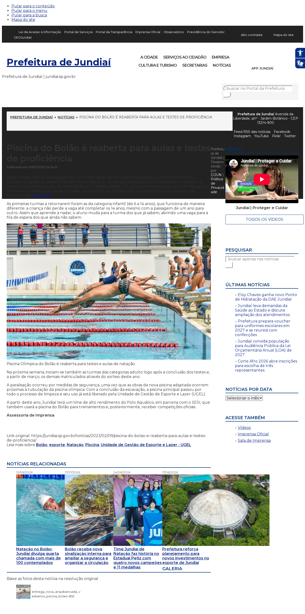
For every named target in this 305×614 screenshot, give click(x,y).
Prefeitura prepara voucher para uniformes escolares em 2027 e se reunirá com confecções (262, 328)
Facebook (247, 56)
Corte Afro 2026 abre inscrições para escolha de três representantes (266, 365)
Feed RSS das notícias (252, 132)
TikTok (263, 56)
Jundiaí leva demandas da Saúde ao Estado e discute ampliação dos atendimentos (262, 310)
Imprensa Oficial (147, 32)
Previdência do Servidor (206, 32)
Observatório (173, 32)
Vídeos (244, 427)
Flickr (287, 56)
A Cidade (149, 57)
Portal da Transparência (114, 32)
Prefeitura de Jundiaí (59, 62)
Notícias (222, 65)
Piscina (92, 445)
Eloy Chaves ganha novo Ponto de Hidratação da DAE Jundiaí (266, 297)
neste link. (41, 195)
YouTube (271, 56)
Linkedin (279, 56)
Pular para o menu (29, 10)
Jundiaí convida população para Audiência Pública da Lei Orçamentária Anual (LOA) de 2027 (263, 348)
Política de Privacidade (217, 185)
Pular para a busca (29, 15)
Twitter (290, 136)
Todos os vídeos (264, 219)
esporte (57, 445)
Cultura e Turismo (157, 65)
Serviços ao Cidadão (184, 57)
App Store (278, 68)
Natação (75, 445)
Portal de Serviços (78, 32)
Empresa (220, 57)
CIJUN (216, 175)
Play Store (287, 68)
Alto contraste (252, 35)
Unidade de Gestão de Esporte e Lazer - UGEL (146, 445)
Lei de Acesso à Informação (40, 32)
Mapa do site (23, 19)
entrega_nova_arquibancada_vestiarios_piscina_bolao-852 (56, 591)
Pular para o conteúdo (33, 6)
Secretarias (194, 65)
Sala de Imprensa (254, 440)
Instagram (255, 56)
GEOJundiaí (22, 37)
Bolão (41, 445)
